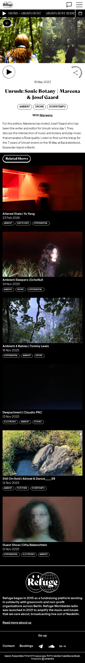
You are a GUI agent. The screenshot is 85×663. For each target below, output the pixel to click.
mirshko (57, 656)
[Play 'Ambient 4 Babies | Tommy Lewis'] (42, 320)
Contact (9, 646)
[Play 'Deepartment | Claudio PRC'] (42, 386)
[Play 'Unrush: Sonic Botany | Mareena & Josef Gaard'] (9, 72)
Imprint (8, 656)
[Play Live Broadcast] (4, 13)
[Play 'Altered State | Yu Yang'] (42, 188)
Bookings (26, 646)
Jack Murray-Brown (71, 656)
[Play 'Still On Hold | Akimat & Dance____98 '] (42, 453)
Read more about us (17, 622)
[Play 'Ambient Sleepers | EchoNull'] (42, 254)
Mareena (46, 115)
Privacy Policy (18, 656)
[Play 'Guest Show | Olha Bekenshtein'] (42, 519)
